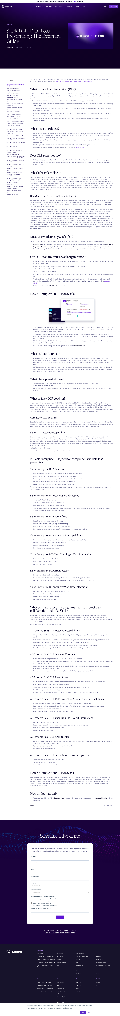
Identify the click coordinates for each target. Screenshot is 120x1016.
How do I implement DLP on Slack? (14, 108)
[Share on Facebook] (111, 806)
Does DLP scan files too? (13, 91)
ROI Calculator (60, 1002)
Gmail (77, 968)
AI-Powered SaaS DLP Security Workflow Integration (15, 187)
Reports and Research (62, 991)
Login (104, 6)
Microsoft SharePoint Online (103, 968)
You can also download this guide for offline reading (74, 81)
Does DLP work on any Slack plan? (14, 100)
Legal (58, 965)
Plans (77, 6)
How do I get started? (12, 194)
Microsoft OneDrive (101, 962)
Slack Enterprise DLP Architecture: (12, 147)
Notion (97, 971)
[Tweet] (108, 806)
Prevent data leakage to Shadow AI (45, 965)
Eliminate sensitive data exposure (46, 959)
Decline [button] (89, 1012)
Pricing (58, 1000)
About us (78, 982)
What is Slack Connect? (13, 112)
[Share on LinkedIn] (105, 806)
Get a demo (113, 6)
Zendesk (98, 973)
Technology (60, 956)
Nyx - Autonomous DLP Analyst (45, 991)
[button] (39, 6)
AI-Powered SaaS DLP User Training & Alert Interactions (14, 179)
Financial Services (61, 962)
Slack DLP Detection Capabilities (15, 121)
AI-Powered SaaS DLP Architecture (13, 183)
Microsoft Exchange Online (103, 965)
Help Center (80, 147)
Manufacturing (60, 968)
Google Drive (79, 965)
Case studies (60, 982)
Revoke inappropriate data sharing (46, 962)
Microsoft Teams (100, 959)
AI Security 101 (60, 988)
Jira (77, 971)
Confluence (79, 973)
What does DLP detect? (13, 88)
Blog (58, 985)
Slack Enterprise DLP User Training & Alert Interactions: (16, 143)
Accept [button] (82, 1012)
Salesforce (98, 956)
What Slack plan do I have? (14, 114)
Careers (78, 988)
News (83, 6)
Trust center (79, 991)
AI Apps (78, 959)
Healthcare (59, 959)
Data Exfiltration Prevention (44, 982)
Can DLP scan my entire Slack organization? (15, 104)
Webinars (59, 994)
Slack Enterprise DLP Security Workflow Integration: (15, 151)
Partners (78, 985)
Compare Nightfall (61, 997)
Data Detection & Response (44, 985)
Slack (77, 962)
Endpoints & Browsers (82, 956)
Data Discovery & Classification (45, 988)
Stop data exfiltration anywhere (45, 956)
